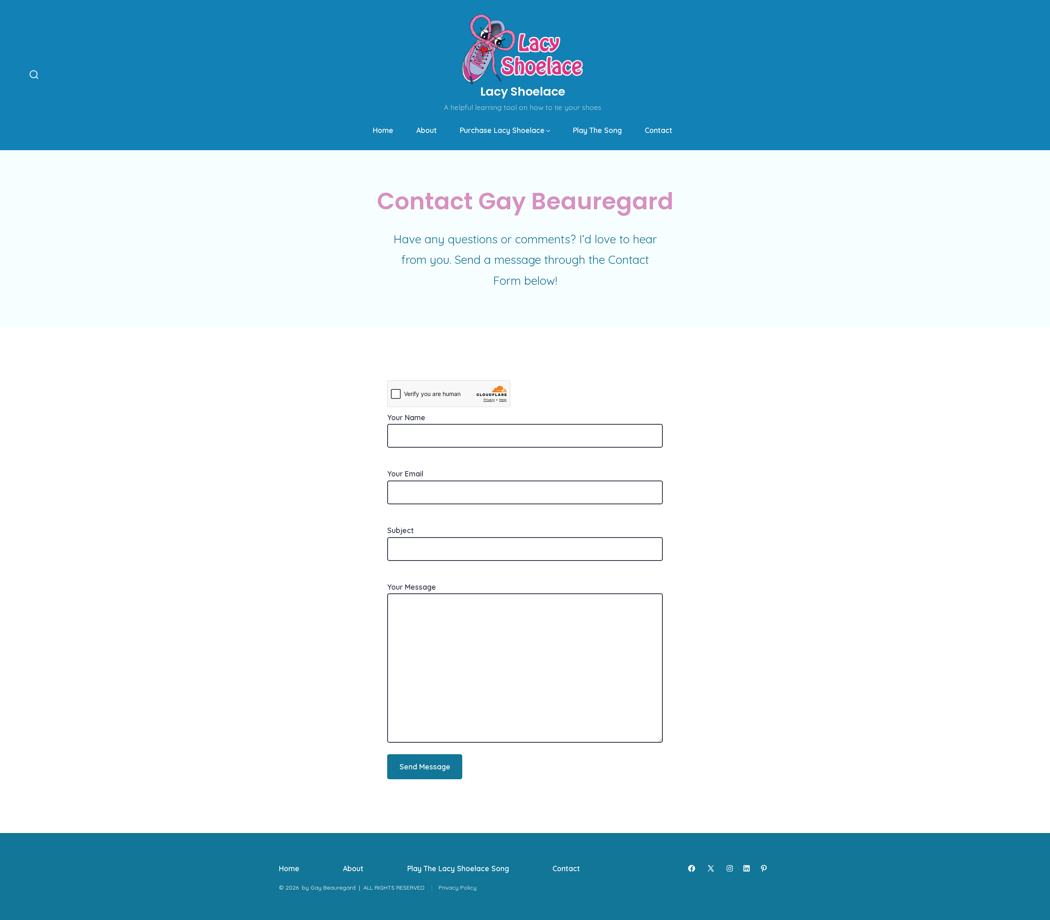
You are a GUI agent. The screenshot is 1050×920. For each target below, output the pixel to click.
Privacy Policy (457, 887)
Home (383, 130)
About (426, 130)
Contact (658, 130)
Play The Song (597, 130)
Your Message (411, 586)
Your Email (405, 473)
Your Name (406, 417)
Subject (400, 530)
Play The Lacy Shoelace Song (458, 868)
